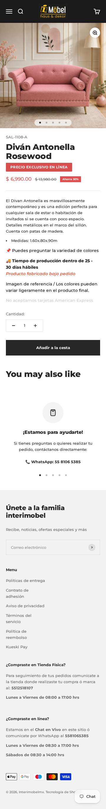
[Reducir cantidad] (13, 325)
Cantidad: (15, 314)
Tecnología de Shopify (64, 792)
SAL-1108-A (16, 137)
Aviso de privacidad (25, 605)
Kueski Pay (16, 646)
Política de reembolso (16, 634)
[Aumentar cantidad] (35, 325)
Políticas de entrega (25, 580)
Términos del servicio (19, 618)
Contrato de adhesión (17, 593)
